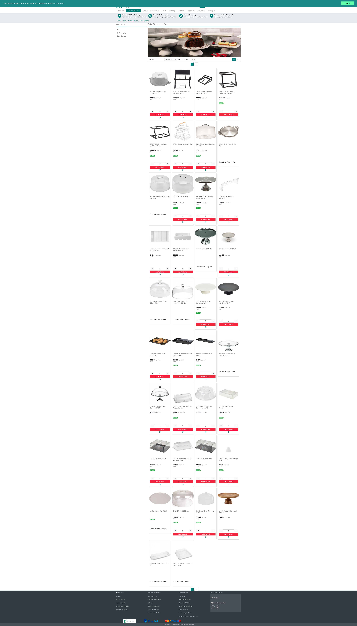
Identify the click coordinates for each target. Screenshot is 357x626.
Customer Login (152, 596)
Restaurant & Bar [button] (133, 11)
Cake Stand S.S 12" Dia (204, 249)
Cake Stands (144, 21)
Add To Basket (159, 115)
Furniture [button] (181, 11)
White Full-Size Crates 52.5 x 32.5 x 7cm (159, 249)
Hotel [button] (164, 11)
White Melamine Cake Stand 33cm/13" (203, 302)
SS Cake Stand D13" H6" (227, 249)
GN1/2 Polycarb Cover (158, 459)
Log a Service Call (153, 609)
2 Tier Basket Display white (182, 144)
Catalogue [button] (211, 11)
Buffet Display (133, 21)
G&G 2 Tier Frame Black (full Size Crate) (158, 145)
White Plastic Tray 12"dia (158, 511)
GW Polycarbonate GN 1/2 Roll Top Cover (182, 459)
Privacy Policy (183, 609)
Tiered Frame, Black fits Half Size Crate (204, 92)
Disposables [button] (154, 11)
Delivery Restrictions (154, 606)
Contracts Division (184, 603)
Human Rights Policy (185, 613)
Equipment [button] (190, 11)
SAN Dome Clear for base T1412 (205, 512)
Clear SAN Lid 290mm (181, 511)
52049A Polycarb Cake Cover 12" (158, 92)
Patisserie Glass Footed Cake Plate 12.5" (227, 354)
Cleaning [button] (172, 11)
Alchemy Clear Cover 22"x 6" (159, 564)
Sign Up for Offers (121, 609)
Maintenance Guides (154, 613)
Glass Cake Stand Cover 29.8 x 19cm (158, 302)
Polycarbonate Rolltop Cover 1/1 (226, 197)
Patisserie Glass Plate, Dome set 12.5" (157, 407)
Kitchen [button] (144, 11)
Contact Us (216, 597)
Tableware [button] (120, 11)
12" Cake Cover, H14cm (181, 196)
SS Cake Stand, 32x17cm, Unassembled (205, 197)
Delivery (150, 603)
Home (119, 21)
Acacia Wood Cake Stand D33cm (228, 512)
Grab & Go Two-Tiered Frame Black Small (226, 92)
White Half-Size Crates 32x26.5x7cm (181, 249)
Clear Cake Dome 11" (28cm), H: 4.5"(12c (180, 302)
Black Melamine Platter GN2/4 (204, 354)
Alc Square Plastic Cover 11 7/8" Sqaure (182, 564)
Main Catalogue (121, 599)
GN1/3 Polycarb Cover (204, 459)
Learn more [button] (60, 3)
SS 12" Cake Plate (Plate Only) (227, 145)
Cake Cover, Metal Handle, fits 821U (205, 145)
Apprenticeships (121, 603)
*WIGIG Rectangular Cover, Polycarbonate (182, 407)
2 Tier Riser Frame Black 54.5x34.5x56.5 (181, 92)
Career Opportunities (122, 606)
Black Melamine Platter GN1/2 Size (158, 354)
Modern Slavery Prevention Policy (189, 616)
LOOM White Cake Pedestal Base (228, 459)
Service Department (185, 599)
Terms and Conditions (185, 606)
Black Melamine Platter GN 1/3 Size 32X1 (182, 354)
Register (118, 596)
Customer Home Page (154, 599)
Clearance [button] (201, 11)
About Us (182, 596)
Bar (124, 21)
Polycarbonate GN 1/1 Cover (226, 407)
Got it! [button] (348, 3)
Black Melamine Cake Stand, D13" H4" (226, 302)
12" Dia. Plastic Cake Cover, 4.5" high (160, 197)
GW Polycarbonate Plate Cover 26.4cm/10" (204, 407)
